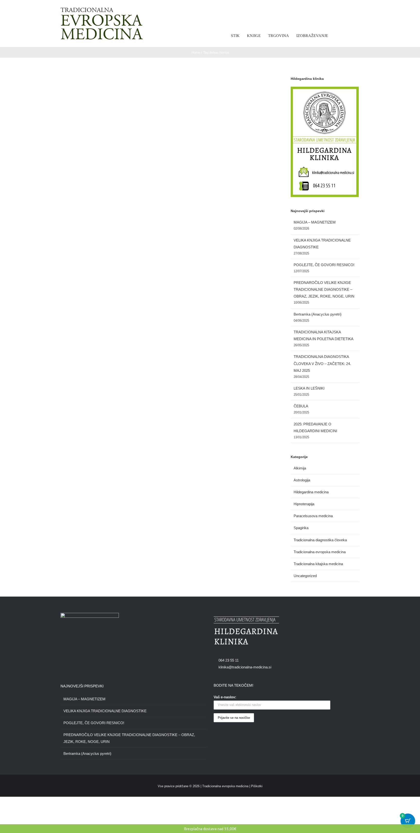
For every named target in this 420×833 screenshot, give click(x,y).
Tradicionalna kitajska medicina (318, 564)
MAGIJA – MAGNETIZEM (315, 222)
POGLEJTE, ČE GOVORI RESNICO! (324, 265)
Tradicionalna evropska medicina (320, 552)
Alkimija (300, 468)
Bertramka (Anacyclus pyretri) (317, 314)
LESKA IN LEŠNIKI (309, 388)
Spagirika (301, 528)
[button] (354, 36)
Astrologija (302, 480)
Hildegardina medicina (311, 492)
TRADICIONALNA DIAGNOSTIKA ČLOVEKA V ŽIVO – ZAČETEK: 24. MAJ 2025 (322, 363)
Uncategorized (305, 576)
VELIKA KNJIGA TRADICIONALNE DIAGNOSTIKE (105, 711)
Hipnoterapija (304, 504)
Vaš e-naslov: (225, 697)
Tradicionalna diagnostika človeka (320, 540)
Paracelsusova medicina (313, 516)
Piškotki (256, 786)
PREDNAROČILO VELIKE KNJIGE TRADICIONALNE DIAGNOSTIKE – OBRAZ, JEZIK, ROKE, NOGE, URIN (324, 289)
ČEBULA (301, 406)
